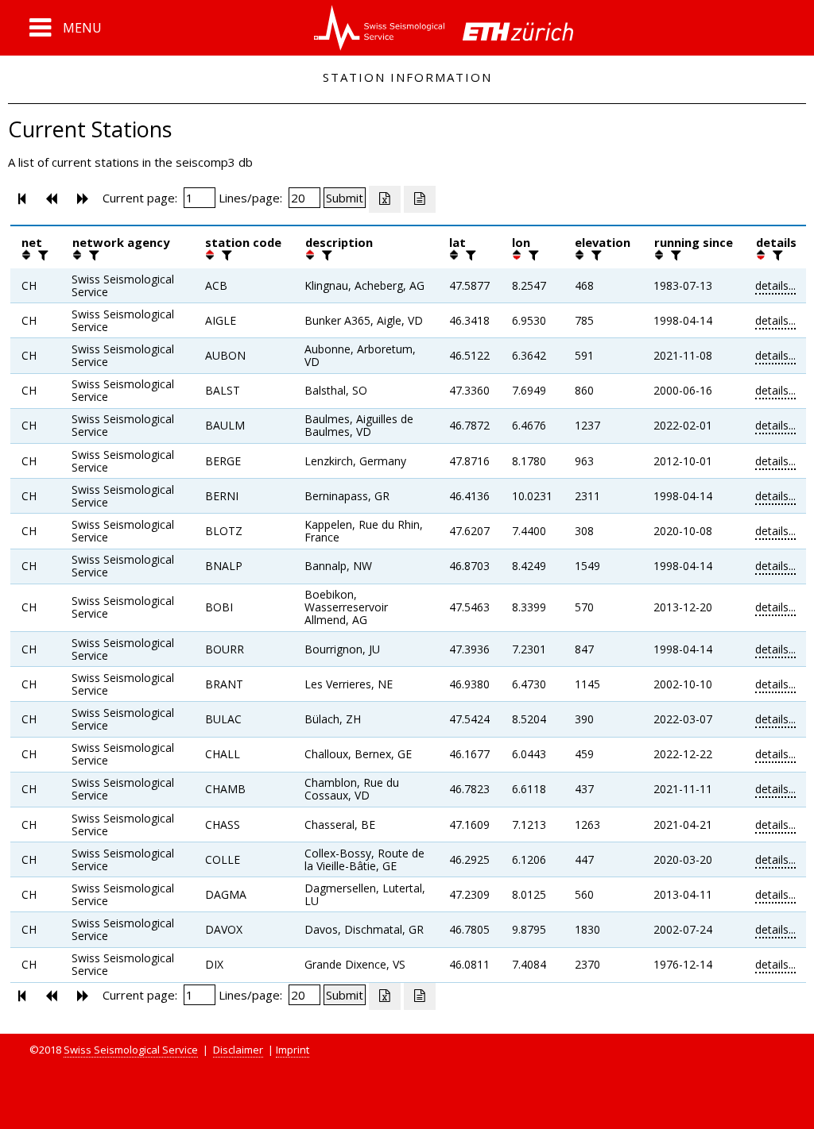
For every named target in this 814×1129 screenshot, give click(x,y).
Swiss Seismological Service (131, 1049)
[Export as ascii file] (420, 199)
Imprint (292, 1049)
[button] (65, 28)
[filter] (41, 255)
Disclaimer (238, 1049)
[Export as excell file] (385, 199)
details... (775, 285)
